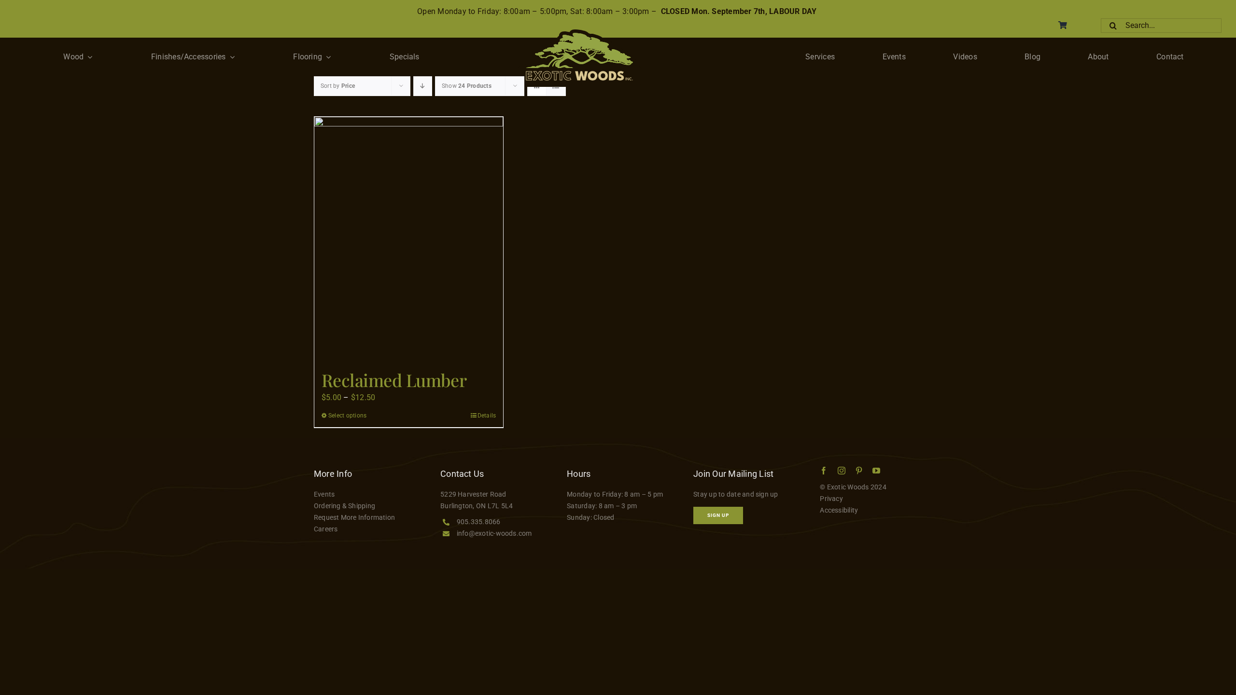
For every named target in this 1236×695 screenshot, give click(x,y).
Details (487, 415)
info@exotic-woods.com (494, 533)
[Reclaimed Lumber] (408, 239)
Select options (347, 415)
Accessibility (839, 510)
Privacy (831, 498)
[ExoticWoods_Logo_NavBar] (579, 33)
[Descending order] (422, 86)
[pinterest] (859, 470)
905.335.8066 (479, 522)
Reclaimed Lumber (394, 379)
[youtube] (876, 470)
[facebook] (824, 470)
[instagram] (841, 470)
